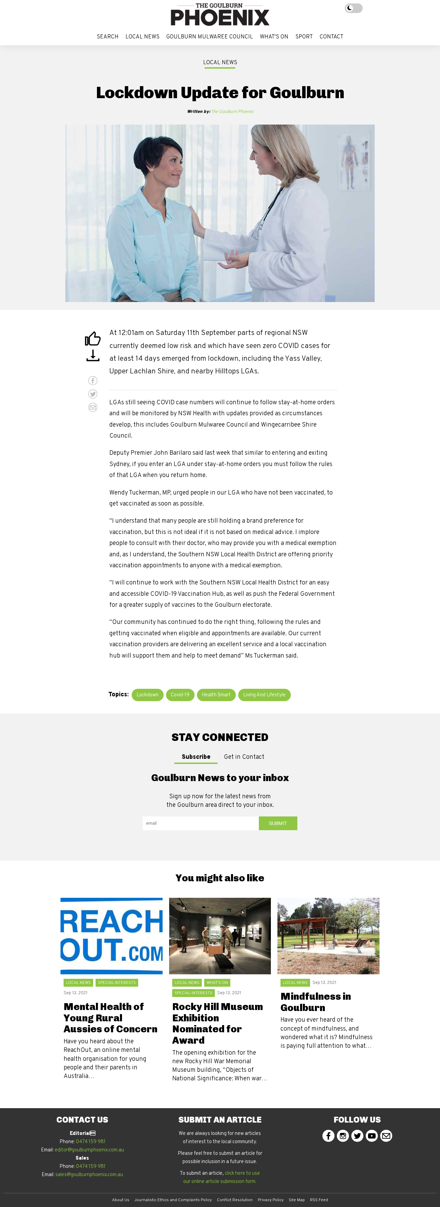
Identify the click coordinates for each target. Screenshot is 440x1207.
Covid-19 (180, 695)
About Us (120, 1200)
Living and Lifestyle (264, 695)
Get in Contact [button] (244, 757)
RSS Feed (319, 1200)
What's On (274, 37)
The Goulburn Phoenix (220, 112)
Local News (142, 37)
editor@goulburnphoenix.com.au (89, 1150)
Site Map (297, 1200)
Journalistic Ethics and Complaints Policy (173, 1200)
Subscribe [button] (196, 757)
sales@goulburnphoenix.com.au (89, 1175)
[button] (92, 339)
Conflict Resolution (235, 1200)
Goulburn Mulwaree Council (209, 37)
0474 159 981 (91, 1142)
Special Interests (117, 983)
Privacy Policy (271, 1200)
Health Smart (216, 695)
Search (108, 37)
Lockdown (147, 695)
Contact (331, 37)
